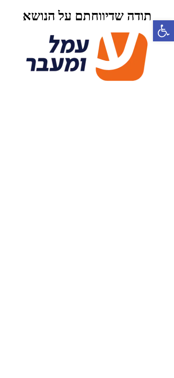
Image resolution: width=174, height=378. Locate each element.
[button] (163, 30)
